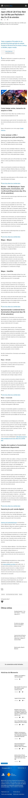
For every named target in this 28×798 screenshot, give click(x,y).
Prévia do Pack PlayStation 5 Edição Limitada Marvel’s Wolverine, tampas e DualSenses (21, 745)
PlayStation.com (5, 791)
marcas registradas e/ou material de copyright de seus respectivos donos (13, 785)
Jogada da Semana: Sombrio (20, 698)
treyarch (20, 594)
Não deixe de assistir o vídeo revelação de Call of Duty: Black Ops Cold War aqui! (14, 438)
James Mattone (8, 51)
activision (3, 594)
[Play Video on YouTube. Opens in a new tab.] (24, 103)
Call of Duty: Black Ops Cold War (12, 594)
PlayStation (8, 5)
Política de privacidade (6, 794)
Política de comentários (18, 794)
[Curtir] (19, 679)
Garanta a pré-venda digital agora (9, 522)
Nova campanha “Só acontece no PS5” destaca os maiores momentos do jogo (21, 688)
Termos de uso (16, 791)
